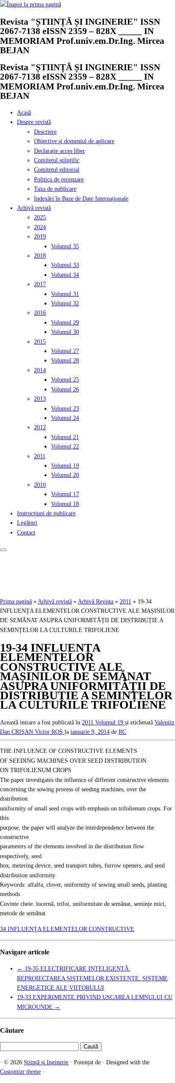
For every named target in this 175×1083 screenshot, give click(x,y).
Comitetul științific (56, 160)
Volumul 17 (65, 494)
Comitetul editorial (56, 170)
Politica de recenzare (59, 179)
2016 (40, 313)
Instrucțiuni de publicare (46, 513)
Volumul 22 (65, 446)
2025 (40, 217)
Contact (26, 532)
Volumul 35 (65, 246)
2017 (40, 284)
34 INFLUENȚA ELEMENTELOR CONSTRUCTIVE (67, 929)
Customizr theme (20, 1072)
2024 (40, 227)
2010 (40, 485)
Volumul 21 (65, 437)
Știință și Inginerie (46, 1062)
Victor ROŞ (50, 732)
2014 (40, 370)
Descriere (45, 132)
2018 (40, 256)
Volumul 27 (65, 351)
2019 (40, 236)
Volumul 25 (65, 379)
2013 (40, 399)
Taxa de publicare (55, 189)
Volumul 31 (65, 294)
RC (122, 732)
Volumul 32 (65, 303)
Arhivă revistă (34, 208)
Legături (27, 523)
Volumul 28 (65, 360)
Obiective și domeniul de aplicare (74, 141)
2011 (39, 456)
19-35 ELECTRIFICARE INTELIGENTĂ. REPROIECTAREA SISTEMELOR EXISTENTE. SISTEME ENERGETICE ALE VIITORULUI (92, 978)
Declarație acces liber (59, 151)
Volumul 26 (65, 389)
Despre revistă (34, 122)
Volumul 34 (65, 275)
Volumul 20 (65, 475)
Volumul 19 (65, 466)
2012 (40, 427)
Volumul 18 (65, 504)
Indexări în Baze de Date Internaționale (81, 198)
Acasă (24, 112)
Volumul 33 (65, 265)
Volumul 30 (65, 332)
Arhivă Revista (95, 601)
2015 (40, 342)
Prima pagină (16, 601)
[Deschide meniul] (3, 550)
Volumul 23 (65, 408)
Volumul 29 (65, 322)
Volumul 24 (65, 418)
